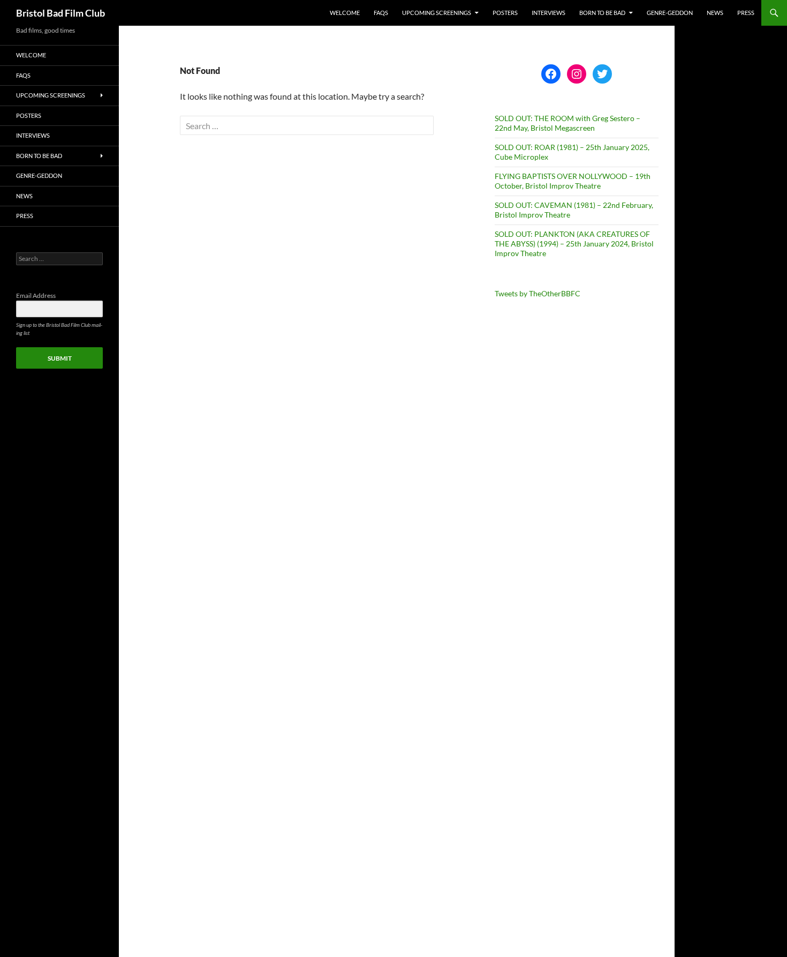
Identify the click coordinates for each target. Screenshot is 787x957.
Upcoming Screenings (436, 12)
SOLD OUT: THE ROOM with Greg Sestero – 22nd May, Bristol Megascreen (567, 123)
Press (745, 12)
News (715, 12)
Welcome (345, 12)
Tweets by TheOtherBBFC (537, 293)
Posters (505, 12)
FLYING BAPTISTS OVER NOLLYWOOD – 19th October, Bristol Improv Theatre (572, 180)
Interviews (548, 12)
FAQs (381, 12)
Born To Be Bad (602, 12)
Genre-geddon (670, 12)
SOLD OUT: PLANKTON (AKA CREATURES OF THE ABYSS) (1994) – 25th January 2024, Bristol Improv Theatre (574, 243)
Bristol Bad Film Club (60, 13)
